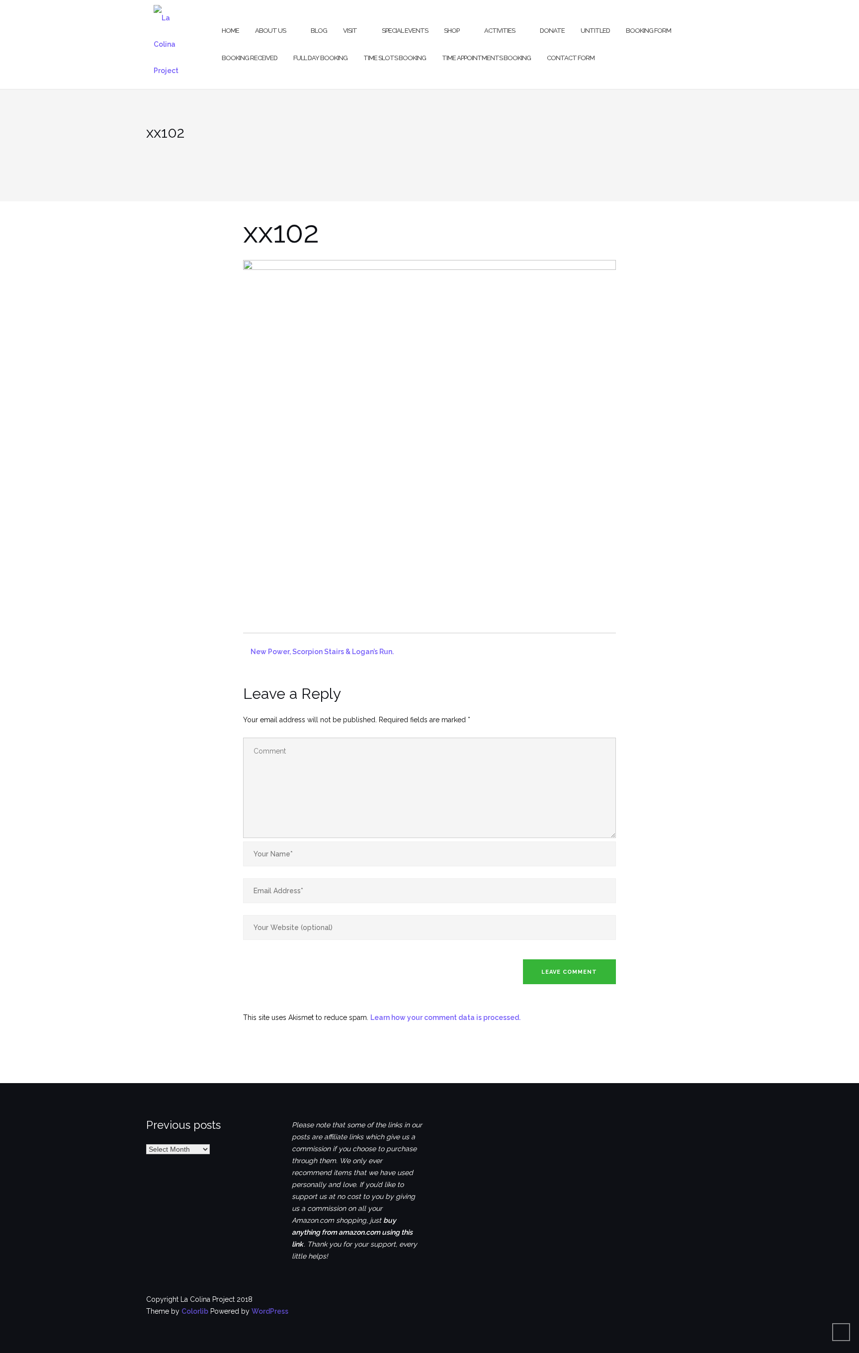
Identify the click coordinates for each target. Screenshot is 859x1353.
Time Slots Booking (394, 58)
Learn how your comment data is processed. (445, 1017)
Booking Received (249, 58)
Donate (552, 30)
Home (230, 30)
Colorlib (194, 1311)
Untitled (595, 30)
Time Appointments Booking (486, 58)
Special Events (405, 30)
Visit (350, 30)
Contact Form (571, 58)
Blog (319, 30)
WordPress (270, 1311)
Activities (499, 30)
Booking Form (648, 30)
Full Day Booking (320, 58)
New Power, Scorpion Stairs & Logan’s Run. (322, 652)
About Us (270, 30)
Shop (451, 30)
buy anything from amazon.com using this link (352, 1232)
